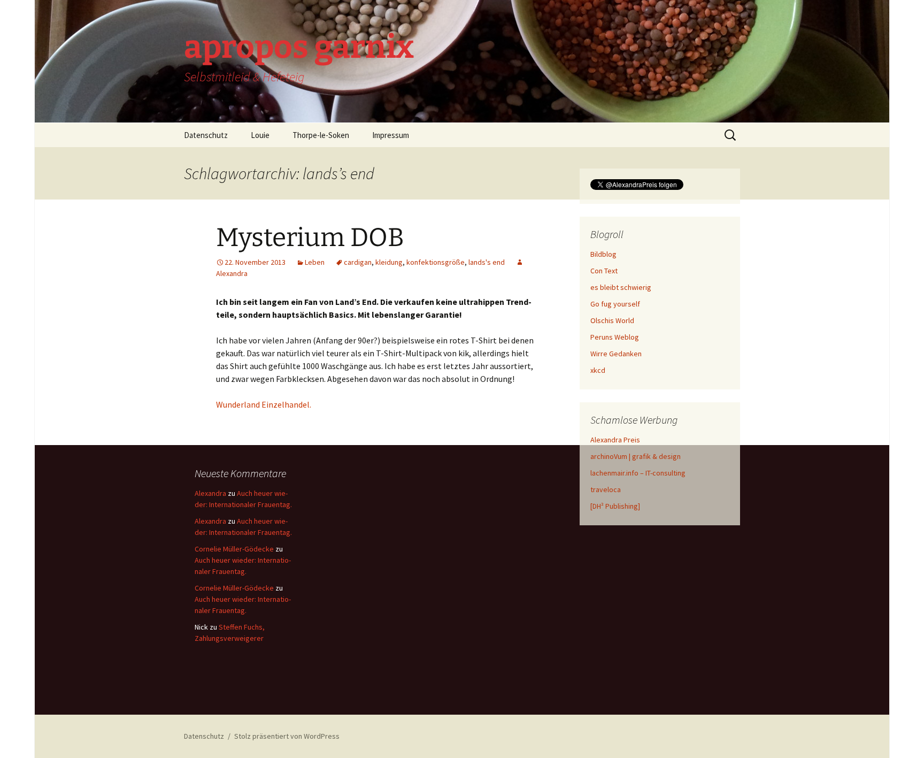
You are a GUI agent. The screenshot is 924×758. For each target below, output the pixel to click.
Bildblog (603, 254)
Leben (315, 262)
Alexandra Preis (615, 440)
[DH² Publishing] (615, 506)
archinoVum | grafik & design (635, 456)
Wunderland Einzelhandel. (263, 404)
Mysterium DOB (310, 237)
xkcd (597, 370)
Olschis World (612, 320)
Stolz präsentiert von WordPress (287, 736)
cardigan (358, 262)
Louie (260, 135)
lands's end (486, 262)
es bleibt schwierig (620, 287)
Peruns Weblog (614, 337)
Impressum (390, 135)
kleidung (389, 262)
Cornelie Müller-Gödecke (234, 549)
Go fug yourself (615, 304)
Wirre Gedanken (616, 353)
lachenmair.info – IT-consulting (638, 473)
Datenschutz (206, 135)
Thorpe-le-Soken (320, 135)
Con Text (604, 270)
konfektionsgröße (435, 262)
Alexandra (210, 493)
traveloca (605, 489)
